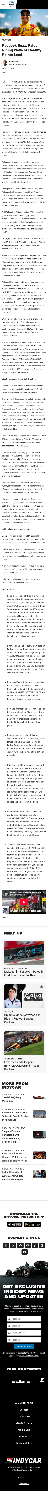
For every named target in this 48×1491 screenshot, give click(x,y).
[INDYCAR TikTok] (35, 1245)
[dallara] (21, 1381)
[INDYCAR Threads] (42, 1245)
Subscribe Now (24, 1346)
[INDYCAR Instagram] (6, 1245)
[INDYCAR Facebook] (20, 1245)
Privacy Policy (24, 1477)
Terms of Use (24, 1483)
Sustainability (24, 1443)
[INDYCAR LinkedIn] (25, 1252)
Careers (24, 1409)
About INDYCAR (24, 1403)
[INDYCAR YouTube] (28, 1245)
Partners (24, 1436)
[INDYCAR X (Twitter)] (13, 1245)
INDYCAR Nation (24, 1423)
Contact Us (24, 1416)
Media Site (24, 1429)
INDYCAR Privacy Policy (29, 1355)
